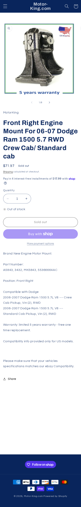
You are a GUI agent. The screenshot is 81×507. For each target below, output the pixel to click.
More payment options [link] (40, 243)
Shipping (8, 172)
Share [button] (12, 378)
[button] (5, 6)
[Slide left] (31, 102)
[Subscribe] (68, 449)
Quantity (9, 190)
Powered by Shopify (55, 496)
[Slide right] (49, 102)
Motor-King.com (33, 496)
